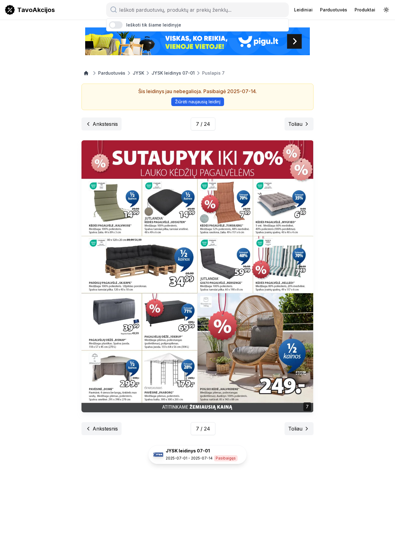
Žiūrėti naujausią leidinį (197, 101)
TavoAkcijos (36, 10)
